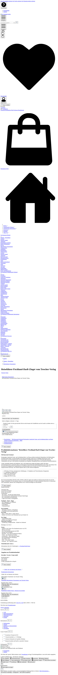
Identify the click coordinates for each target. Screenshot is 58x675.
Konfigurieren (15, 672)
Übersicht (3, 110)
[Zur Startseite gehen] (6, 14)
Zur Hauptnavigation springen (28, 1)
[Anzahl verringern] (4, 427)
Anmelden (3, 107)
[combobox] (7, 23)
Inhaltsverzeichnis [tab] (8, 442)
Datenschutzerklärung (8, 613)
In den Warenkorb (6, 429)
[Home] (30, 198)
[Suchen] (14, 23)
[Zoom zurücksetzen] (6, 410)
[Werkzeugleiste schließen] (2, 664)
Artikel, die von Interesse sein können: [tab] (13, 569)
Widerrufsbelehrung (7, 614)
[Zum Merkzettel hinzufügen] (3, 578)
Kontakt (5, 617)
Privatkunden (6, 10)
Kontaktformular (11, 605)
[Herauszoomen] (3, 410)
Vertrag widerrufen (5, 607)
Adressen (16, 110)
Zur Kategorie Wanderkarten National (9, 272)
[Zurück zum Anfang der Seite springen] (2, 669)
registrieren (5, 108)
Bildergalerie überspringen (8, 376)
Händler (5, 11)
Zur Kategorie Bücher (5, 235)
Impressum (5, 616)
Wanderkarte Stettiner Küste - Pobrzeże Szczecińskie (13, 590)
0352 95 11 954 (19, 602)
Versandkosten (24, 654)
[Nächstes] (5, 598)
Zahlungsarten (6, 623)
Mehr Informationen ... (44, 671)
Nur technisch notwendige (6, 672)
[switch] (5, 658)
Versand (5, 624)
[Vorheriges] (2, 598)
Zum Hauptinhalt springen (7, 1)
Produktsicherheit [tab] (8, 443)
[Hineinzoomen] (9, 410)
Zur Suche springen (17, 1)
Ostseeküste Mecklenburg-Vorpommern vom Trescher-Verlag (15, 580)
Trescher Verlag (4, 372)
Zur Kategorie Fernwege (6, 336)
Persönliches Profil (9, 110)
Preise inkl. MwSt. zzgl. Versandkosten (11, 418)
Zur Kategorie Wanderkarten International (10, 314)
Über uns (5, 627)
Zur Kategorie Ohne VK (6, 351)
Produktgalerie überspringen (7, 572)
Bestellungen (21, 110)
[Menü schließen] (1, 337)
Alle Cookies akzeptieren (25, 672)
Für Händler (6, 628)
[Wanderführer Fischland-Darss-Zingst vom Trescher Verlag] (15, 378)
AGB (4, 612)
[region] (29, 395)
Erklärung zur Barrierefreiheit (10, 625)
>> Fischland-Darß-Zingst (24, 546)
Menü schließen (6, 105)
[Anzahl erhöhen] (11, 427)
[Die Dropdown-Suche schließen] (16, 22)
